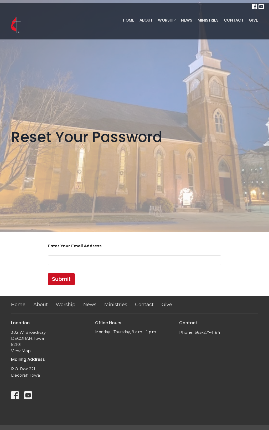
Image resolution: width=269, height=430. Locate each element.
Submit (61, 279)
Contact (234, 20)
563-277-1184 (207, 332)
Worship (167, 20)
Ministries (208, 20)
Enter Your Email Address (75, 245)
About (146, 20)
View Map (21, 350)
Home (128, 20)
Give (253, 20)
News (186, 20)
